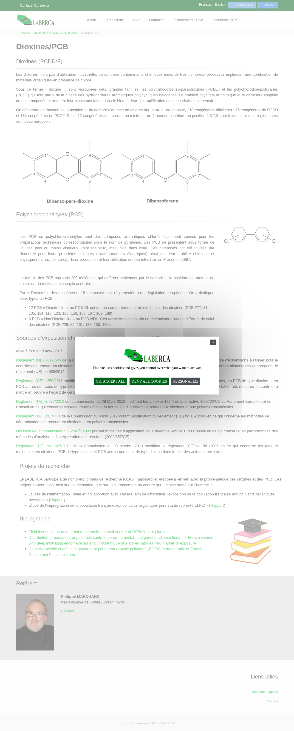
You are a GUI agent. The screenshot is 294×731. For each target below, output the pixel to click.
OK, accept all (110, 381)
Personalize (185, 381)
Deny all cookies (149, 381)
